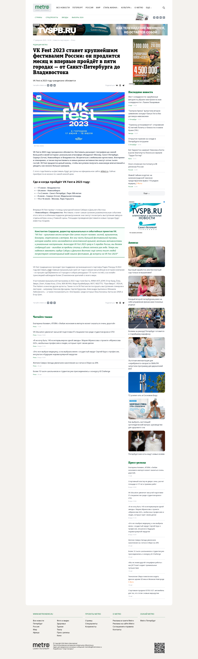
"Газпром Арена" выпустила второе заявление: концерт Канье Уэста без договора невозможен (144, 114)
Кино (130, 159)
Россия (89, 7)
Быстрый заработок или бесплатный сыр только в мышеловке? (144, 271)
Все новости (63, 7)
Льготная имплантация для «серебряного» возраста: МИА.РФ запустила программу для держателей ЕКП (145, 364)
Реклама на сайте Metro (123, 623)
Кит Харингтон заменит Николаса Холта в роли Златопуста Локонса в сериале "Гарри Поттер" (146, 153)
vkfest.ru (104, 171)
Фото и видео (63, 620)
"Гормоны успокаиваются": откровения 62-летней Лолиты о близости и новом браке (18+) (146, 128)
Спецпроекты (52, 17)
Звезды (65, 17)
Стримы (38, 17)
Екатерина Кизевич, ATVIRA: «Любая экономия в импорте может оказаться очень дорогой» (74, 323)
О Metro (139, 7)
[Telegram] (123, 85)
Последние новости (140, 92)
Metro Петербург (148, 620)
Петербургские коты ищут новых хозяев (146, 454)
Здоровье (61, 623)
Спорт (130, 105)
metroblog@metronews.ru (93, 647)
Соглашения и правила (123, 626)
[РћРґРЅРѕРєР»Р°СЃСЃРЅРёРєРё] (120, 85)
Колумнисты (90, 626)
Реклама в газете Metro (123, 620)
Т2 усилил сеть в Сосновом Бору (142, 395)
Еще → (147, 193)
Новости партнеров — (62, 40)
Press (73, 40)
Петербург (77, 7)
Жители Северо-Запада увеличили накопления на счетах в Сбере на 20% (65, 363)
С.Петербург (132, 119)
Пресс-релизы (63, 632)
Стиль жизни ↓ (110, 7)
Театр (59, 629)
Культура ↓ (126, 7)
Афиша (36, 632)
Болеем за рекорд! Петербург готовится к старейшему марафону (146, 332)
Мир (98, 7)
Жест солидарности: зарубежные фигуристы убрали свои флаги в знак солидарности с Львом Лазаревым (144, 100)
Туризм (60, 626)
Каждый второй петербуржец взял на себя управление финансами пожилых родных (145, 302)
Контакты (117, 629)
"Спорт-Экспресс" (68, 649)
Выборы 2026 (77, 17)
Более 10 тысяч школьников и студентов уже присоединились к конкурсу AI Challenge (71, 371)
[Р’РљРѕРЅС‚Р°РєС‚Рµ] (117, 85)
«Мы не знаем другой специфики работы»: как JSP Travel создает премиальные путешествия (145, 565)
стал (49, 270)
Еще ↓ (149, 7)
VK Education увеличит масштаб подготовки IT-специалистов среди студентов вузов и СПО (74, 332)
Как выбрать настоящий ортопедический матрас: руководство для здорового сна (145, 425)
